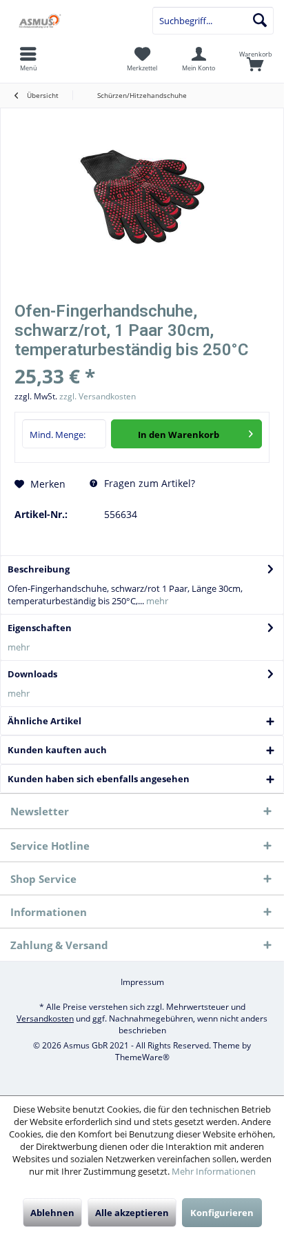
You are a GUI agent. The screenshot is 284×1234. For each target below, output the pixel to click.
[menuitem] (255, 58)
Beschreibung (39, 569)
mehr (156, 601)
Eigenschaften (40, 627)
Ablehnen (52, 1212)
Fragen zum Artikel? (148, 483)
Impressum (142, 982)
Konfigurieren (222, 1212)
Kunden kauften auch (57, 750)
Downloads (32, 674)
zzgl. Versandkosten (97, 396)
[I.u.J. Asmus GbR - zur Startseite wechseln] (71, 20)
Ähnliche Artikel (44, 721)
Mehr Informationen (214, 1171)
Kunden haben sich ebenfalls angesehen (99, 779)
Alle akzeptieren (132, 1212)
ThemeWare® (142, 1057)
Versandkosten (45, 1018)
